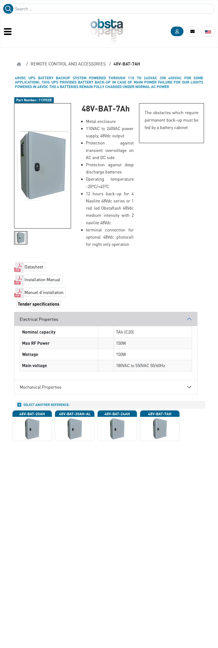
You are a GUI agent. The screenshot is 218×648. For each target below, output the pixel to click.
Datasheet (33, 266)
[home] (19, 64)
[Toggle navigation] (8, 31)
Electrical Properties (39, 319)
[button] (177, 31)
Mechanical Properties (40, 387)
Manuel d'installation (44, 292)
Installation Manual (42, 279)
